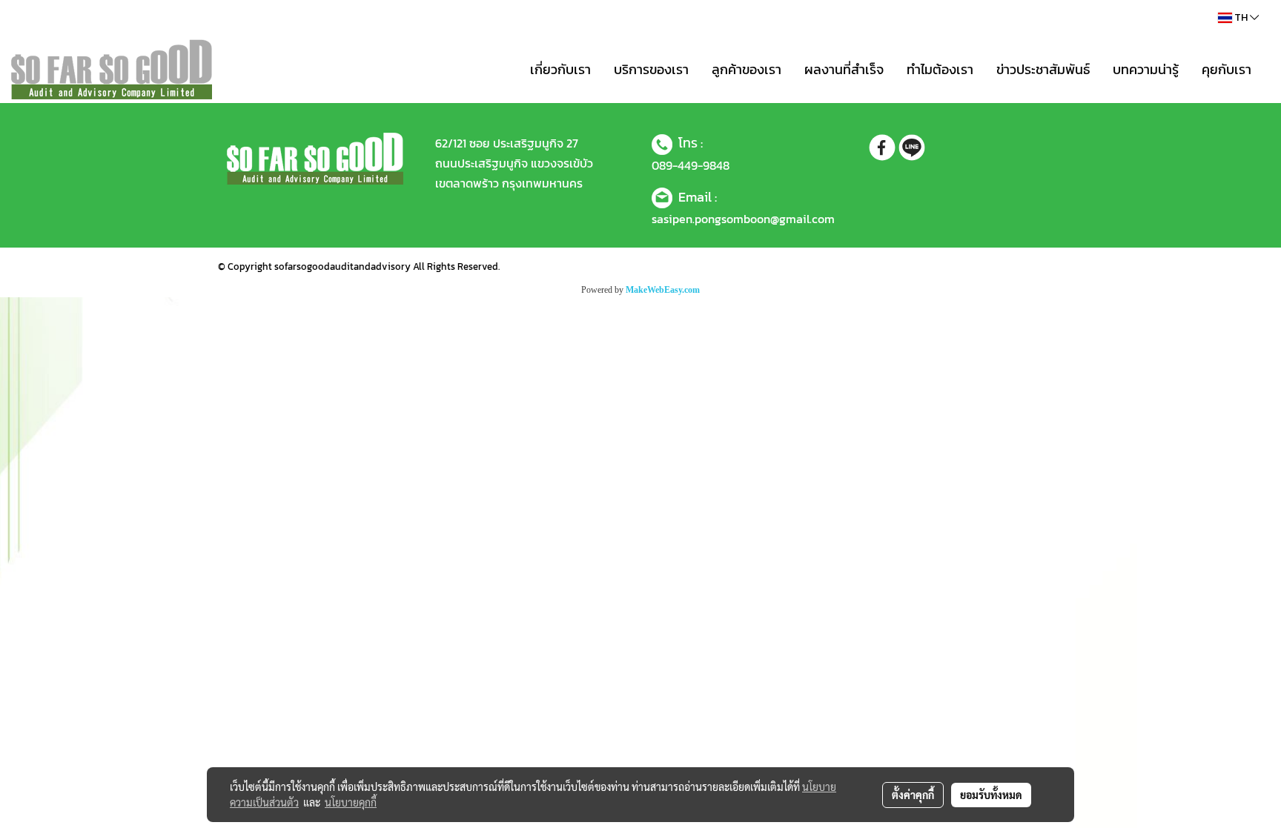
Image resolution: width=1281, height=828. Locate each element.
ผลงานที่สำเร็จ (844, 69)
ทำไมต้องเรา (940, 69)
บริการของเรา (651, 69)
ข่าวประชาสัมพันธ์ (1043, 69)
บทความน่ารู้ (1146, 69)
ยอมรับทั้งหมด (991, 794)
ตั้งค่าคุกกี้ (913, 794)
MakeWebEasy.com (663, 290)
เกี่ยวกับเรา (560, 69)
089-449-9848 (690, 165)
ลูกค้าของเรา (746, 69)
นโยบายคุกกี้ (351, 802)
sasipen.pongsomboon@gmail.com (743, 219)
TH (1241, 17)
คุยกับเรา (1226, 69)
